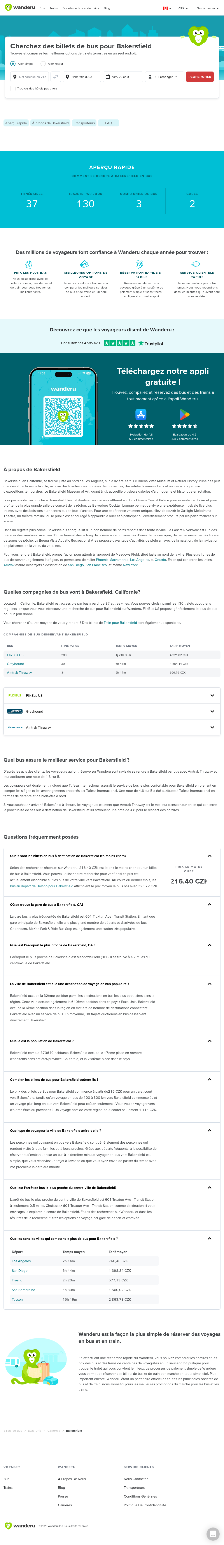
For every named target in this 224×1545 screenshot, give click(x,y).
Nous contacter (136, 1479)
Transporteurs (84, 123)
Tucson (17, 1299)
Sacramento (119, 560)
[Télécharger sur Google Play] (185, 414)
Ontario (160, 560)
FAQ (108, 123)
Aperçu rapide (16, 123)
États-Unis (35, 1430)
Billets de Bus (13, 1430)
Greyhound (15, 664)
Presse (63, 1496)
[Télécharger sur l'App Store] (141, 414)
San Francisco (96, 565)
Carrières (65, 1505)
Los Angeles (139, 560)
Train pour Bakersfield (120, 623)
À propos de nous (72, 1479)
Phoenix (102, 560)
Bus (42, 8)
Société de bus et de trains (81, 8)
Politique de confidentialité (145, 1505)
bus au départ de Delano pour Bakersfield (41, 886)
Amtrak (9, 565)
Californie (53, 1430)
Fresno (17, 1280)
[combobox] (29, 77)
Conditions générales (140, 1496)
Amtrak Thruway (19, 672)
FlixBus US (15, 655)
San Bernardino (23, 1290)
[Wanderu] (20, 7)
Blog (107, 8)
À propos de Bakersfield (50, 123)
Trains (54, 8)
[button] (167, 8)
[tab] (25, 66)
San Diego (76, 565)
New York (130, 565)
